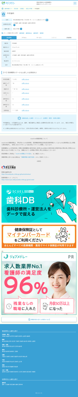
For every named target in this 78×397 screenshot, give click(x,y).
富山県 (12, 346)
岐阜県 (8, 351)
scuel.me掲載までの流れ (23, 153)
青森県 (8, 336)
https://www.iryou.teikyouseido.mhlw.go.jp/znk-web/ (18, 179)
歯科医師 (21, 33)
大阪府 (4, 356)
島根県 (8, 361)
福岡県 (4, 371)
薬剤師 (41, 33)
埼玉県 (13, 341)
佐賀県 (8, 371)
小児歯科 (7, 384)
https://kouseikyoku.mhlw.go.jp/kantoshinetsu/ (16, 174)
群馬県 (29, 341)
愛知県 (4, 351)
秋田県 (20, 336)
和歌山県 (24, 356)
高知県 (16, 366)
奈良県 (20, 356)
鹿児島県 (28, 371)
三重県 (16, 351)
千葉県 (17, 341)
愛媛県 (12, 366)
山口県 (20, 361)
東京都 (16, 8)
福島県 (28, 336)
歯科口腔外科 (19, 384)
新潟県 (4, 346)
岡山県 (12, 361)
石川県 (16, 346)
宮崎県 (24, 371)
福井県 (20, 346)
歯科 (3, 384)
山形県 (24, 336)
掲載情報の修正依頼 (27, 157)
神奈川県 (8, 341)
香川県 (8, 366)
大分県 (20, 371)
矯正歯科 (12, 384)
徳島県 (4, 366)
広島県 (16, 361)
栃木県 (25, 341)
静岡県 (12, 351)
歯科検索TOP (8, 8)
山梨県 (33, 341)
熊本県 (16, 371)
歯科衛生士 (29, 33)
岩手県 (12, 336)
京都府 (12, 356)
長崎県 (12, 371)
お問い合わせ (25, 79)
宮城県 (16, 336)
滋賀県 (16, 356)
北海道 (4, 336)
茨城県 (21, 341)
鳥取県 (4, 361)
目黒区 (22, 8)
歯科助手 (35, 33)
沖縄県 (33, 371)
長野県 (8, 346)
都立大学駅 (29, 8)
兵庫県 (8, 356)
